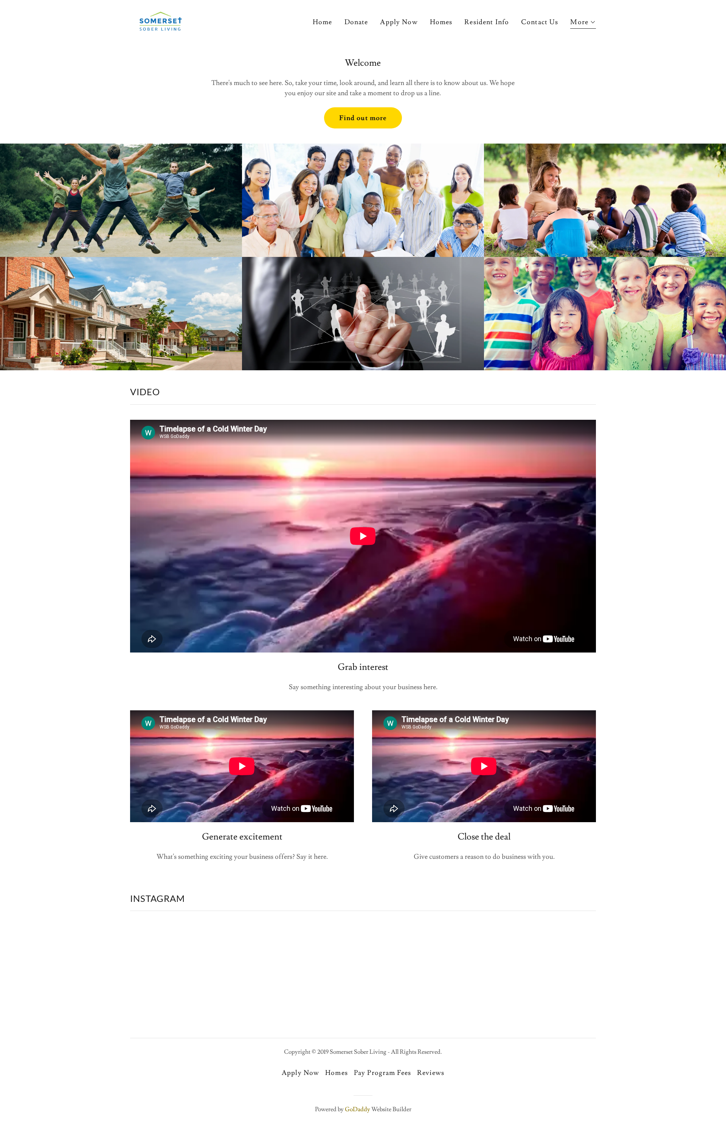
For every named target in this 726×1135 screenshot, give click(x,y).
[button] (583, 23)
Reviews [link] (430, 1073)
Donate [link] (356, 22)
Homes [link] (441, 22)
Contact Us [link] (539, 22)
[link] (160, 19)
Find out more (363, 118)
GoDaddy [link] (357, 1109)
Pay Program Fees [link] (382, 1073)
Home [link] (322, 22)
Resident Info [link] (486, 22)
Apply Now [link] (398, 22)
